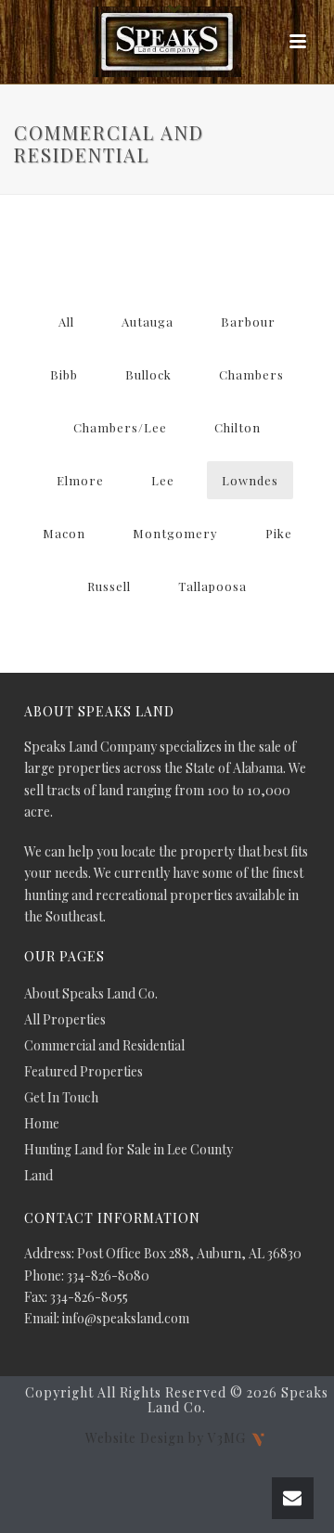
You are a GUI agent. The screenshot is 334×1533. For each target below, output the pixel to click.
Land (38, 1175)
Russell (109, 586)
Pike (278, 533)
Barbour (248, 321)
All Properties (65, 1019)
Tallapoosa (212, 586)
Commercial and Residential (104, 1045)
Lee (162, 480)
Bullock (148, 374)
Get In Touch (61, 1097)
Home (41, 1123)
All (66, 321)
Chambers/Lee (120, 427)
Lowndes (250, 480)
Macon (64, 533)
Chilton (237, 427)
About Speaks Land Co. (91, 994)
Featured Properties (83, 1071)
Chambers (251, 374)
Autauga (147, 321)
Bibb (64, 374)
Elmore (80, 480)
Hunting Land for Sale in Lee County (128, 1149)
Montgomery (175, 533)
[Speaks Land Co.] (167, 42)
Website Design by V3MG (167, 1438)
